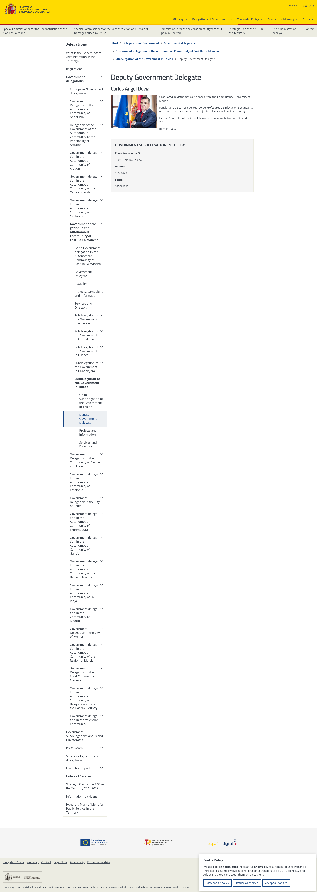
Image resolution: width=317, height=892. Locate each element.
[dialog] (257, 872)
